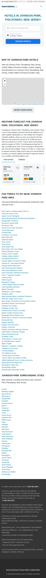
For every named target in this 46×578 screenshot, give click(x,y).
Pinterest (20, 552)
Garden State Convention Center (14, 261)
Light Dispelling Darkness (11, 287)
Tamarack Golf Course (10, 348)
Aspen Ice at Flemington (10, 216)
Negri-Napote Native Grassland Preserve (17, 296)
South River (6, 469)
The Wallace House (9, 353)
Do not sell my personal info (13, 545)
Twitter (33, 549)
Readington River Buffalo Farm (13, 315)
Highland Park (7, 417)
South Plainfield (7, 467)
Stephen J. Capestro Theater (12, 346)
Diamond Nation (7, 240)
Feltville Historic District (10, 256)
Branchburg (6, 396)
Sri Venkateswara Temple (11, 341)
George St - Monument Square (13, 263)
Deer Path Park (7, 237)
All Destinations (27, 539)
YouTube (39, 549)
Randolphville (6, 450)
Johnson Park (7, 277)
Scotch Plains (7, 458)
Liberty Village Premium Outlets (13, 284)
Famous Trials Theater (10, 254)
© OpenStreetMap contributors (35, 104)
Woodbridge (6, 474)
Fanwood (5, 408)
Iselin (3, 422)
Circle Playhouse (8, 230)
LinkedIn (13, 552)
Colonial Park (6, 232)
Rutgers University (8, 327)
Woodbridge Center (9, 367)
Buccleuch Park (7, 225)
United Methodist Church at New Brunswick (17, 360)
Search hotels (23, 41)
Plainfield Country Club (10, 308)
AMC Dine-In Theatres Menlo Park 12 (15, 211)
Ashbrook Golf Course (10, 214)
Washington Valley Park (10, 365)
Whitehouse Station (9, 472)
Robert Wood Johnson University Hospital (17, 318)
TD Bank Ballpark (8, 351)
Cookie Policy (35, 570)
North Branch (6, 434)
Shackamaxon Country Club (12, 339)
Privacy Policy (24, 570)
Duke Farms (6, 242)
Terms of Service (12, 570)
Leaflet (18, 104)
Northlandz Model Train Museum (13, 303)
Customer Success (22, 542)
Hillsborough (6, 420)
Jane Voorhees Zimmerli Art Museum (15, 273)
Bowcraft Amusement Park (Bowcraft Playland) (18, 218)
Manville (5, 427)
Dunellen (5, 401)
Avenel (4, 389)
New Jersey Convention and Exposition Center (19, 301)
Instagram (5, 552)
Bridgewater (6, 398)
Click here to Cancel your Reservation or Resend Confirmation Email (20, 517)
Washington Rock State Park (12, 362)
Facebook (26, 549)
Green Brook (6, 415)
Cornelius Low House (9, 235)
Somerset (5, 460)
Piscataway (6, 446)
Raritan (4, 453)
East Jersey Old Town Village (12, 249)
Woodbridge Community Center (13, 370)
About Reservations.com (11, 539)
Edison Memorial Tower (10, 251)
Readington (6, 455)
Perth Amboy (6, 443)
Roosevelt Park (7, 320)
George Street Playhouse (11, 266)
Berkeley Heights (8, 391)
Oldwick (4, 441)
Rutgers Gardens (8, 322)
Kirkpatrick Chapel (8, 282)
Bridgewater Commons (10, 221)
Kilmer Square (7, 280)
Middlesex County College (11, 292)
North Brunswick (7, 436)
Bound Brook (6, 394)
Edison (4, 406)
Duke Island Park (8, 247)
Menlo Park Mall (7, 289)
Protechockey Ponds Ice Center (13, 310)
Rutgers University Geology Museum (15, 329)
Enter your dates (23, 110)
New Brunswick (7, 432)
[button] (4, 81)
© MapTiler (24, 104)
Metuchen (5, 429)
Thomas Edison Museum (10, 355)
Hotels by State (8, 542)
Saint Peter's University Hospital (13, 332)
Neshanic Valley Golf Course (12, 299)
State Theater (7, 344)
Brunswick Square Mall (10, 223)
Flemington (6, 410)
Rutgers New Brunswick (10, 325)
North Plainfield (7, 439)
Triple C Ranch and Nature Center (14, 358)
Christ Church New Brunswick (12, 228)
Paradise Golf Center (9, 306)
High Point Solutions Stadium (12, 268)
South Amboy (6, 465)
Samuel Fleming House (10, 334)
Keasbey (5, 424)
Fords (4, 413)
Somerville (5, 462)
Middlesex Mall (7, 294)
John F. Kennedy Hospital (11, 275)
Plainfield (5, 448)
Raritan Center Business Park (12, 313)
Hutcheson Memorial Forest (12, 270)
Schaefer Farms (7, 336)
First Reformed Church (10, 258)
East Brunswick (7, 403)
